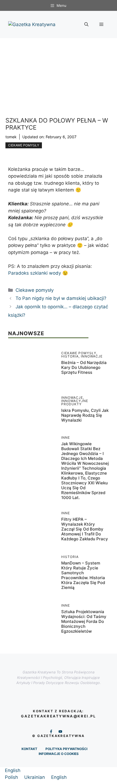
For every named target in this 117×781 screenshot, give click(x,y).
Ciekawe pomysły (23, 145)
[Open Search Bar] (86, 24)
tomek (11, 136)
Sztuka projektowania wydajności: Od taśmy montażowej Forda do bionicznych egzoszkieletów (83, 621)
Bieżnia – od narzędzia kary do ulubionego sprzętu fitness (84, 367)
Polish (12, 777)
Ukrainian (35, 777)
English (12, 770)
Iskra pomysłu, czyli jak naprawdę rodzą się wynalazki (85, 415)
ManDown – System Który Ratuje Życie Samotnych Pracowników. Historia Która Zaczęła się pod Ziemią (83, 575)
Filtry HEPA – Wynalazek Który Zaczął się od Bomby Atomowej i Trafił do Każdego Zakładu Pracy (84, 529)
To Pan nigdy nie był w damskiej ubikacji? (61, 298)
